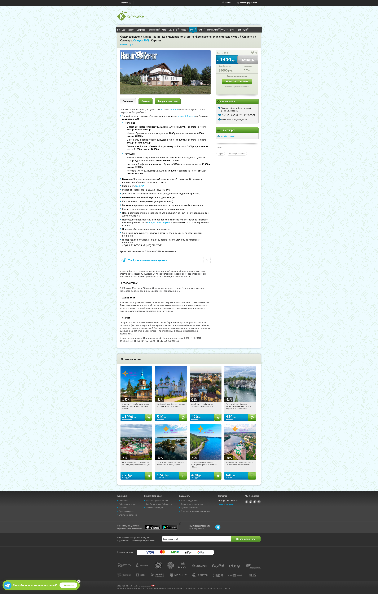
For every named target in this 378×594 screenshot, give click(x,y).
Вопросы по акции (168, 101)
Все (118, 29)
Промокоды (243, 29)
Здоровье (141, 29)
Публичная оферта (189, 507)
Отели (224, 29)
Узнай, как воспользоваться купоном (147, 260)
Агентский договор (189, 500)
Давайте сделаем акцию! (157, 500)
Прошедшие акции (154, 507)
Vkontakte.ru (250, 501)
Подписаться (68, 585)
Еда (124, 29)
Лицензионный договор (192, 504)
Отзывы (145, 101)
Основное (128, 101)
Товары (184, 29)
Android (174, 109)
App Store (153, 527)
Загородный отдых (237, 153)
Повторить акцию (237, 81)
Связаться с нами (225, 504)
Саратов (124, 2)
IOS (163, 109)
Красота (132, 29)
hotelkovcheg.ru (228, 136)
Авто (164, 29)
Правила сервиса (127, 511)
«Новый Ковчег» (186, 116)
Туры (193, 29)
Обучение (174, 29)
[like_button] (252, 52)
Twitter (254, 501)
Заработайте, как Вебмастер (159, 504)
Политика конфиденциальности (195, 511)
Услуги (201, 29)
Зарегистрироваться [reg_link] (248, 2)
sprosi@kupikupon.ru (228, 500)
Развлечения (154, 29)
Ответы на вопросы (128, 514)
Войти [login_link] (227, 2)
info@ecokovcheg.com (159, 222)
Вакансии (123, 507)
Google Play (169, 527)
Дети (232, 29)
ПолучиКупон (213, 29)
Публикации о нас (127, 504)
